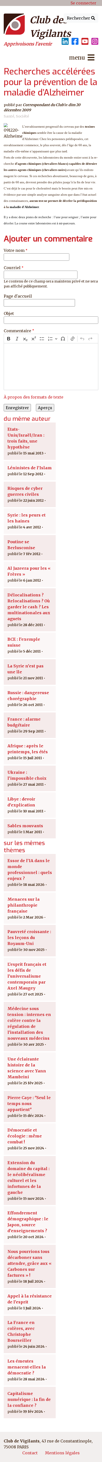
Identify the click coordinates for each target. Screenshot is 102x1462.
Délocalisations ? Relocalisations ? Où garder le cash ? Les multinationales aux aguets (28, 606)
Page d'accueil (18, 296)
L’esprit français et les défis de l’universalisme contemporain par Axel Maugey (26, 976)
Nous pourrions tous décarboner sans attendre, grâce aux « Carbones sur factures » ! (29, 1263)
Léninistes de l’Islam (29, 467)
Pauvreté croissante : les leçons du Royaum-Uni (29, 937)
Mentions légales (62, 1452)
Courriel (12, 267)
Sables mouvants (25, 825)
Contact (30, 1452)
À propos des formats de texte (33, 397)
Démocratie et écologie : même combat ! (24, 1136)
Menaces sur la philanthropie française (23, 905)
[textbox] (51, 366)
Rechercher (79, 18)
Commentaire (17, 330)
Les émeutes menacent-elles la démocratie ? (26, 1367)
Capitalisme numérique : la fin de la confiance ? (29, 1399)
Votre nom (14, 250)
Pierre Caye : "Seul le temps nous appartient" (29, 1103)
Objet (9, 313)
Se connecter (83, 2)
